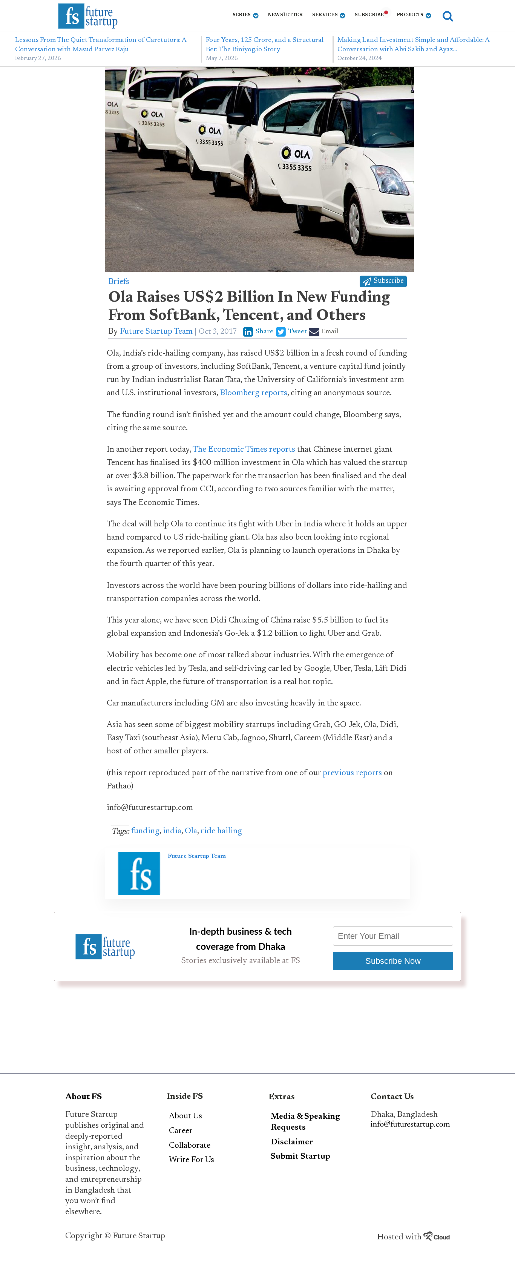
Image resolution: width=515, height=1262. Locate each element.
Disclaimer (292, 1142)
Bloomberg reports (253, 393)
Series (242, 15)
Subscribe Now (393, 961)
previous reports (352, 773)
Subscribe (369, 15)
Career (181, 1131)
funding (145, 831)
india (172, 831)
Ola (191, 831)
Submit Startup (300, 1157)
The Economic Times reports (244, 450)
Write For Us (191, 1160)
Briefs (118, 282)
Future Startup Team (156, 332)
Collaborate (189, 1146)
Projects (410, 15)
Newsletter (285, 15)
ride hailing (221, 831)
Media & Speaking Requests (305, 1122)
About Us (185, 1116)
